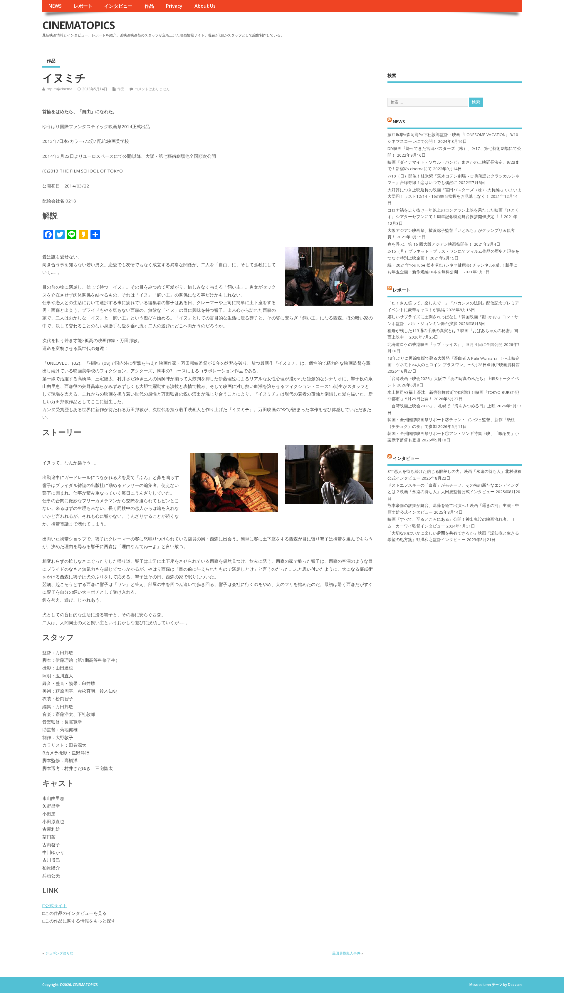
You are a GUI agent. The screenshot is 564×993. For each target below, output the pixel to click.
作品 (149, 6)
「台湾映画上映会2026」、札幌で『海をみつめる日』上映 (441, 405)
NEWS (55, 6)
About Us (205, 6)
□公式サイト (54, 905)
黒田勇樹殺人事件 (346, 953)
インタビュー (118, 6)
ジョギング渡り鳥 (59, 953)
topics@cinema (59, 88)
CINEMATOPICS (78, 25)
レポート (83, 6)
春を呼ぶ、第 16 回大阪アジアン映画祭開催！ (430, 244)
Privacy (174, 6)
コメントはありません (152, 88)
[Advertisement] (410, 30)
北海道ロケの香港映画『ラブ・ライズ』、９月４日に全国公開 (445, 344)
